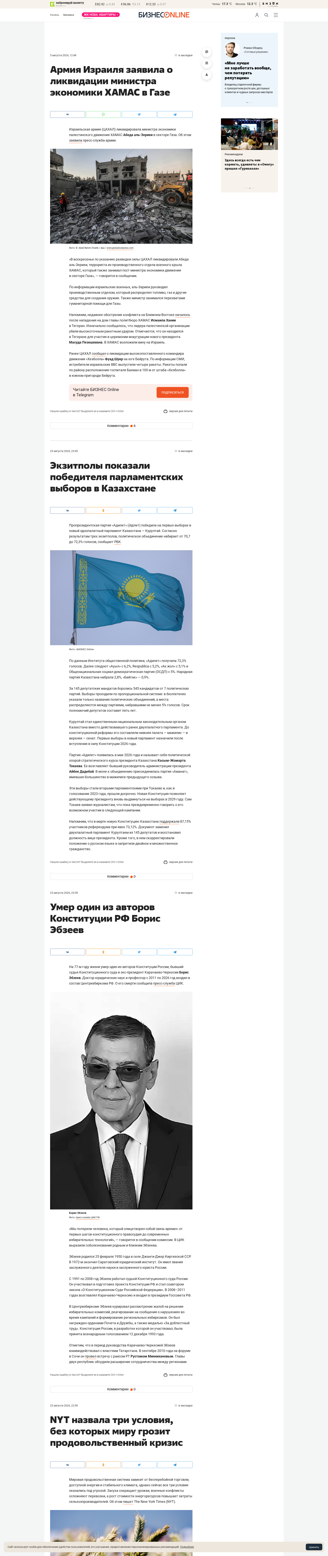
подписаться (173, 392)
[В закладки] (206, 63)
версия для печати (180, 411)
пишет (128, 1502)
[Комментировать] (206, 52)
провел (90, 1356)
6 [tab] (253, 188)
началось (182, 315)
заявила (75, 140)
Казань (54, 14)
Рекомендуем (234, 154)
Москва (240, 4)
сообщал (99, 353)
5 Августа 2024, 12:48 (63, 55)
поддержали (169, 821)
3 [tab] (250, 102)
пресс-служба (164, 983)
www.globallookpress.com (120, 248)
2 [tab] (248, 102)
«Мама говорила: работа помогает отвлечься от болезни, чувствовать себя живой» (249, 70)
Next (274, 102)
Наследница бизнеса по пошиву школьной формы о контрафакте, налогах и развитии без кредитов (245, 88)
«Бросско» (250, 51)
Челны (216, 4)
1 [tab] (247, 102)
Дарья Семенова (254, 47)
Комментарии (121, 426)
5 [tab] (251, 188)
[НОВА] (101, 15)
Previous (226, 102)
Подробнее (187, 1546)
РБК (117, 542)
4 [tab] (249, 188)
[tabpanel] (249, 68)
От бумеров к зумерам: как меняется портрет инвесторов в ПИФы (246, 164)
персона (230, 38)
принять (314, 1547)
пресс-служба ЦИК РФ (88, 1217)
